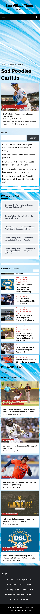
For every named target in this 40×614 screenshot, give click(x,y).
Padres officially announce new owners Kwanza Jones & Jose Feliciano (19, 170)
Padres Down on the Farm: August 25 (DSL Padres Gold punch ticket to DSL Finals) (18, 147)
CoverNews (13, 610)
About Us (10, 579)
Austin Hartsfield (17, 119)
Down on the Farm (21, 277)
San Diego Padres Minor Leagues (13, 108)
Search (4, 132)
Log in (4, 573)
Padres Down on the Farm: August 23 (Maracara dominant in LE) (25, 318)
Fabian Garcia (16, 524)
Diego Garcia (17, 414)
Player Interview (8, 106)
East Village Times (19, 5)
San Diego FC (26, 584)
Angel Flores (16, 451)
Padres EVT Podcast (19, 599)
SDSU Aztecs (12, 584)
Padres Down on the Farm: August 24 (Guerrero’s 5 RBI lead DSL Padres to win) (18, 179)
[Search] (36, 17)
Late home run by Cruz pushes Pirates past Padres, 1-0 (18, 156)
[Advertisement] (20, 41)
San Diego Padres (20, 106)
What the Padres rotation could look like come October (25, 300)
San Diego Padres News (10, 513)
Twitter (4, 372)
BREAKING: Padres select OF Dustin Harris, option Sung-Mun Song (18, 163)
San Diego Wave (12, 589)
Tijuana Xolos (27, 589)
